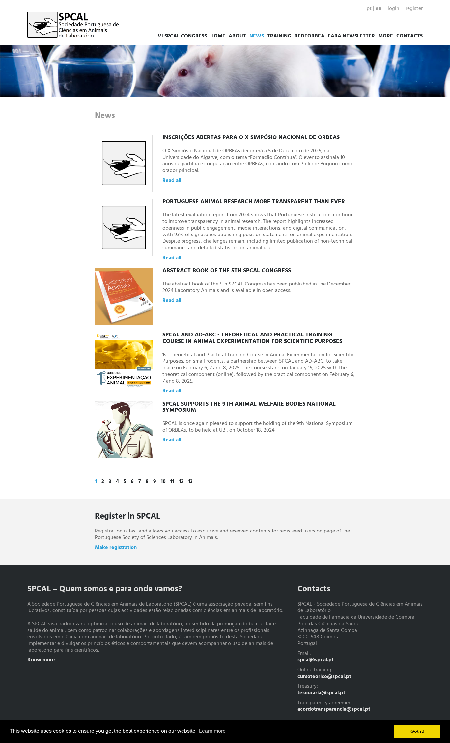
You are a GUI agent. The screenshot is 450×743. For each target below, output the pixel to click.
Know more (41, 660)
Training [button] (279, 36)
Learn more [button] (212, 731)
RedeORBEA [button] (309, 36)
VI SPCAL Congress (182, 36)
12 (181, 481)
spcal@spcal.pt (315, 660)
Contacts (409, 36)
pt (369, 8)
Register (414, 8)
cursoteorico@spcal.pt (324, 676)
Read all (171, 180)
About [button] (237, 36)
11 (172, 481)
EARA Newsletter (351, 36)
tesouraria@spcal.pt (321, 693)
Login (393, 8)
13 (190, 481)
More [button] (385, 36)
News (256, 36)
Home (217, 36)
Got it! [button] (417, 731)
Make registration (116, 547)
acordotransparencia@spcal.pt (333, 709)
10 (163, 481)
